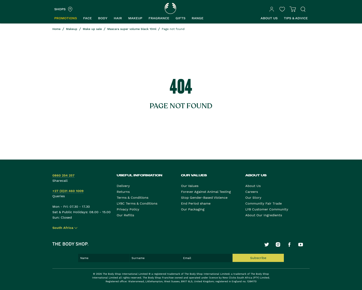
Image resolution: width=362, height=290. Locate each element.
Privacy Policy (128, 209)
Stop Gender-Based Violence (204, 198)
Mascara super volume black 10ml (131, 29)
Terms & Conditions (132, 198)
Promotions (65, 18)
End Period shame (196, 203)
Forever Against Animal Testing (206, 192)
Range (197, 18)
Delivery (123, 186)
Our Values (189, 186)
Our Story (253, 198)
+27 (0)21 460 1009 (68, 191)
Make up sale (92, 29)
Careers (251, 192)
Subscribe (258, 258)
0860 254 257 (63, 175)
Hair (118, 18)
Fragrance (159, 18)
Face (87, 18)
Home (56, 29)
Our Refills (125, 215)
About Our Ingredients (263, 215)
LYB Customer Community (266, 209)
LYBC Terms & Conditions (137, 203)
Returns (123, 192)
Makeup (135, 18)
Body (102, 18)
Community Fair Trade (263, 203)
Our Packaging (192, 209)
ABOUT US (269, 18)
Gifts (180, 18)
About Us (253, 186)
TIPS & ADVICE (296, 18)
